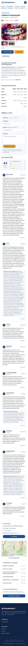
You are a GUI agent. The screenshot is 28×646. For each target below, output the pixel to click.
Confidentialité (19, 640)
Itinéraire (19, 52)
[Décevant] (10, 117)
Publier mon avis (10, 146)
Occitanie (17, 6)
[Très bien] (15, 117)
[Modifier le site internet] (18, 533)
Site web (6, 56)
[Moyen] (12, 117)
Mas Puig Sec (12, 528)
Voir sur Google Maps (14, 558)
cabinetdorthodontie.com (10, 533)
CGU (14, 640)
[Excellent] (17, 117)
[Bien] (13, 117)
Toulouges (10, 8)
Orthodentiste (10, 2)
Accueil (3, 6)
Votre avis (5, 133)
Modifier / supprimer (15, 596)
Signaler (23, 237)
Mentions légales (5, 633)
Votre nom (5, 121)
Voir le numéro (8, 52)
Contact (3, 631)
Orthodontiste (9, 6)
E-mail (10, 127)
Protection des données (9, 641)
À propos (3, 629)
